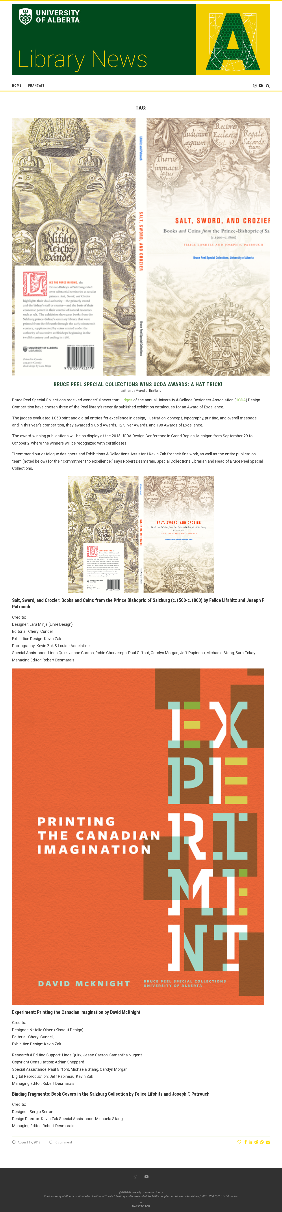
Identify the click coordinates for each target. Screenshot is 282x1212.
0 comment (64, 1142)
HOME (17, 86)
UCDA (241, 400)
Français (36, 86)
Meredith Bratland (148, 390)
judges (126, 400)
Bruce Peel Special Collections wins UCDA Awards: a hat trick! (138, 384)
